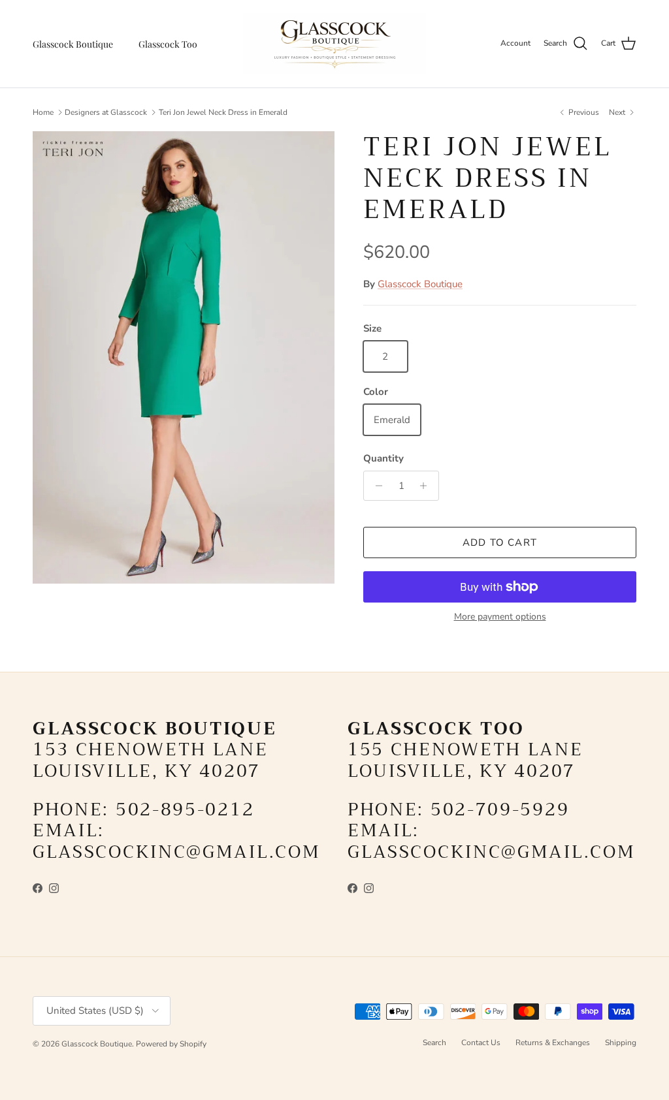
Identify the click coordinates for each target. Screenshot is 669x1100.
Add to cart (500, 542)
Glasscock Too (168, 44)
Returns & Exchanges (552, 1042)
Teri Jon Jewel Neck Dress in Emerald (223, 112)
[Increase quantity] (427, 485)
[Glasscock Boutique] (334, 43)
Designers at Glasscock (106, 112)
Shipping (620, 1042)
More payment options (500, 617)
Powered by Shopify (171, 1044)
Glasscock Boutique (73, 44)
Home (43, 112)
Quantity (383, 458)
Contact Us (480, 1042)
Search (434, 1042)
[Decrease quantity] (375, 485)
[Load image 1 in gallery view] (183, 357)
